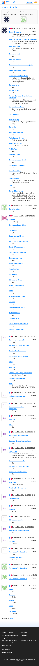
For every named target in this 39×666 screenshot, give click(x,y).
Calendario (13, 230)
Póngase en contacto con (28, 640)
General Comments (16, 191)
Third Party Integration (17, 296)
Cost (10, 185)
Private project (14, 90)
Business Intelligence (17, 307)
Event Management (16, 263)
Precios (12, 541)
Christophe (16, 205)
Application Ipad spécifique (19, 530)
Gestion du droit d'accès (18, 472)
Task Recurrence (15, 59)
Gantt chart (13, 127)
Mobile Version (14, 313)
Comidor (15, 216)
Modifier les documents (17, 351)
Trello (14, 7)
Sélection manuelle (16, 520)
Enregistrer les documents (18, 356)
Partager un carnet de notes (19, 345)
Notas (11, 384)
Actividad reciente (7, 652)
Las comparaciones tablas (9, 640)
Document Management (17, 252)
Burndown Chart (15, 171)
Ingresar (29, 2)
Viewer (11, 600)
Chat (10, 362)
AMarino (15, 28)
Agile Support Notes (16, 138)
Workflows (13, 274)
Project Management (16, 285)
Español (35, 2)
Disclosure (24, 635)
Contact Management (16, 247)
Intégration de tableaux (17, 378)
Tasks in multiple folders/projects (21, 65)
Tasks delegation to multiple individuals (23, 39)
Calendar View (14, 85)
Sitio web (12, 482)
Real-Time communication (18, 241)
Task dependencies (16, 132)
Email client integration (17, 165)
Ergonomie (13, 452)
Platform (12, 219)
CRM (11, 291)
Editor (11, 606)
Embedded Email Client (17, 225)
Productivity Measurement (18, 324)
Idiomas (12, 509)
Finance (12, 302)
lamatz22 (15, 336)
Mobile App (13, 149)
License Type (14, 178)
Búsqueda (14, 2)
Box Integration (14, 154)
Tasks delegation (15, 32)
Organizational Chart (16, 236)
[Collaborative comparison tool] (7, 2)
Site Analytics (14, 318)
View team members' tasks (18, 76)
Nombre (12, 595)
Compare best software (9, 638)
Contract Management (17, 329)
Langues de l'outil (15, 557)
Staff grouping (14, 114)
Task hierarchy (14, 46)
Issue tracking (14, 269)
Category (12, 611)
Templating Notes (15, 143)
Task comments (14, 54)
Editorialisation (14, 209)
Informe (33, 31)
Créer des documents (17, 340)
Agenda (12, 367)
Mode (11, 589)
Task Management (15, 258)
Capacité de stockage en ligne (20, 441)
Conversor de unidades (9, 643)
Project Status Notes (16, 107)
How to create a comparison (10, 635)
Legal (22, 638)
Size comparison (6, 645)
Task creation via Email (17, 160)
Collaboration (14, 498)
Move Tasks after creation (18, 70)
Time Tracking (14, 120)
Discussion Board (15, 280)
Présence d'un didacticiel (18, 552)
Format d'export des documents (20, 373)
